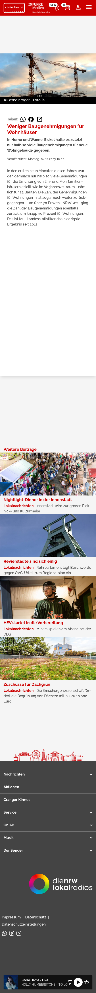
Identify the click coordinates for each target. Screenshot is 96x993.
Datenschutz (35, 917)
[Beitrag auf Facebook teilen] (31, 119)
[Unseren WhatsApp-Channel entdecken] (4, 933)
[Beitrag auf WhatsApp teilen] (23, 119)
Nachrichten (14, 774)
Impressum (11, 917)
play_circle (78, 982)
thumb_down (70, 982)
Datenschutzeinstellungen (24, 924)
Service (10, 812)
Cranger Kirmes (17, 800)
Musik (9, 838)
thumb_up (86, 982)
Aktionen (11, 787)
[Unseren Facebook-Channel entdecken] (11, 933)
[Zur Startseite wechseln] (14, 8)
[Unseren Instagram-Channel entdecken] (18, 933)
